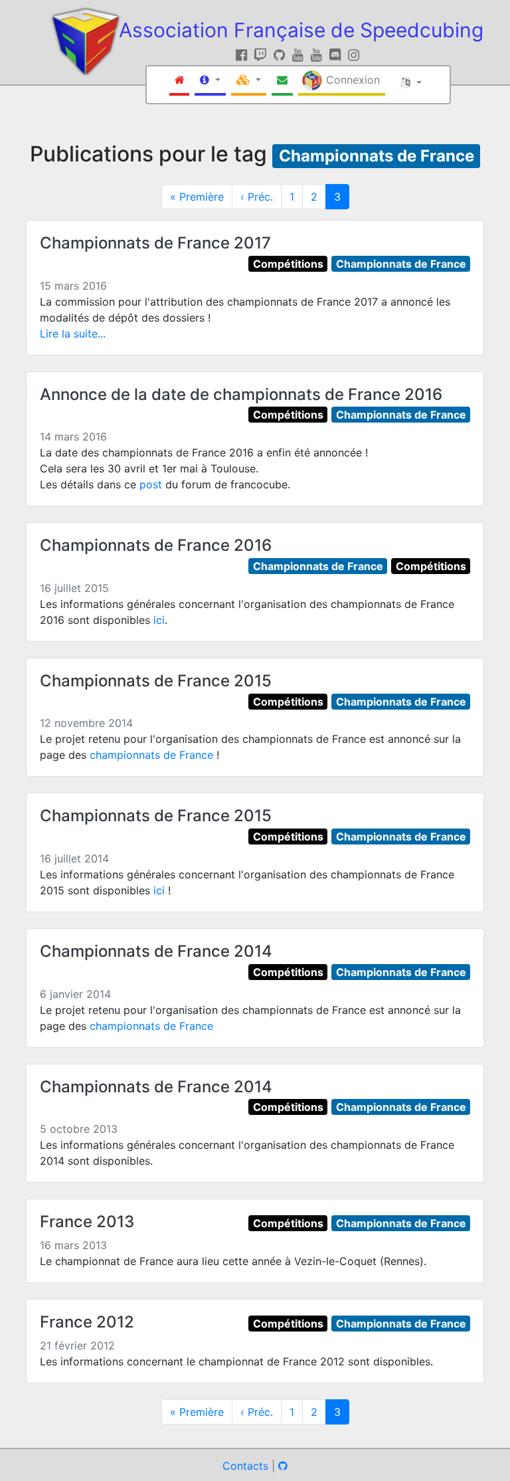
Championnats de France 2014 (156, 951)
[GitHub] (281, 55)
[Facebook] (243, 55)
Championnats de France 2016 (156, 545)
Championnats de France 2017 (155, 242)
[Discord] (337, 55)
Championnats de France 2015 (156, 680)
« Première (197, 196)
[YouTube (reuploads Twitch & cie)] (318, 55)
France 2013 (87, 1221)
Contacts (245, 1465)
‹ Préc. (256, 196)
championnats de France (151, 754)
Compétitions (288, 263)
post (150, 484)
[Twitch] (262, 55)
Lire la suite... (73, 333)
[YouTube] (299, 55)
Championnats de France (376, 155)
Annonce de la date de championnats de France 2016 (241, 394)
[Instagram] (353, 55)
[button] (210, 81)
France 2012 (87, 1322)
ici (159, 620)
